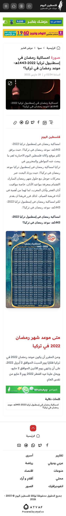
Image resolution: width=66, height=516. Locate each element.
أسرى (29, 455)
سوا (40, 48)
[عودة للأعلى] (33, 428)
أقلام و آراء (26, 478)
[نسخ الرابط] (15, 122)
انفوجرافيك (55, 486)
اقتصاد (28, 470)
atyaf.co (39, 511)
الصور (29, 486)
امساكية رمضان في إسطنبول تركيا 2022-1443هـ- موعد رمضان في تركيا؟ (33, 406)
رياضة (29, 463)
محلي (59, 478)
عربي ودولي (55, 463)
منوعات (58, 470)
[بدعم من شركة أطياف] (33, 506)
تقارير (59, 455)
